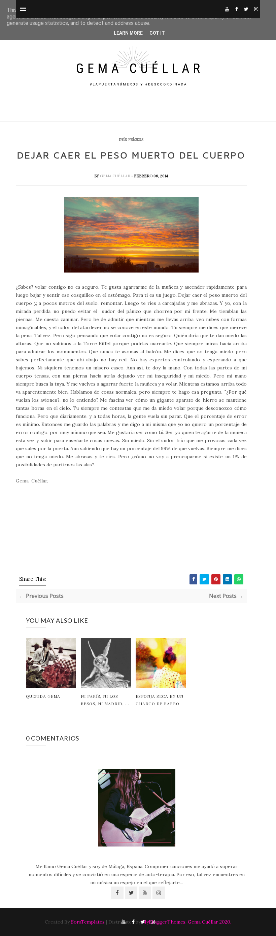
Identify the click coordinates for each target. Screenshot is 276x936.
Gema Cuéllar (115, 176)
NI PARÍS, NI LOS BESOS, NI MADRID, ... (105, 699)
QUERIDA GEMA (43, 696)
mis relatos (131, 139)
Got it (157, 33)
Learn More (128, 33)
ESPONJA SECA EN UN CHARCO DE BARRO (159, 699)
